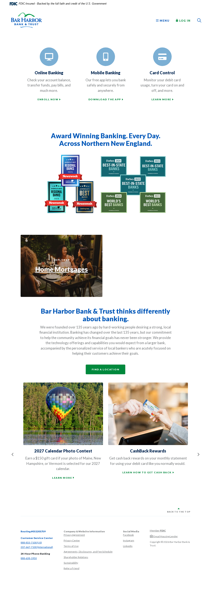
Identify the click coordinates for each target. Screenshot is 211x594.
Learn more (161, 99)
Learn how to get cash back (147, 472)
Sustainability (71, 562)
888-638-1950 (29, 558)
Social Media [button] (131, 531)
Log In (184, 20)
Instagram (128, 540)
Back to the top (178, 511)
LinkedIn (127, 546)
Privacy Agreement (74, 534)
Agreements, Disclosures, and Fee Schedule (88, 551)
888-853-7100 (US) (31, 542)
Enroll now (48, 99)
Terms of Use (71, 546)
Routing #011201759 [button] (33, 531)
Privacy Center (72, 540)
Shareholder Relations (76, 557)
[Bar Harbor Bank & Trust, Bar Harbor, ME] (26, 20)
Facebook (128, 534)
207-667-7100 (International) (37, 547)
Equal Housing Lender (165, 536)
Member (158, 530)
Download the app (104, 99)
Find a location (106, 369)
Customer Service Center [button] (37, 538)
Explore (62, 259)
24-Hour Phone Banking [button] (35, 553)
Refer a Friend (71, 568)
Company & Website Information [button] (84, 531)
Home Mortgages (61, 269)
